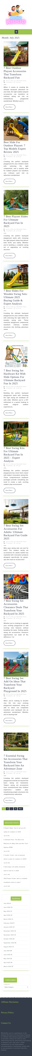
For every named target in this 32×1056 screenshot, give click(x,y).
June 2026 (7, 907)
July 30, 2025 (9, 229)
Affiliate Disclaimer (9, 1002)
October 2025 (8, 939)
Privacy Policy (7, 1012)
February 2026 (8, 923)
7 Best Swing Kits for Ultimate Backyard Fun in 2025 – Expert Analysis (14, 454)
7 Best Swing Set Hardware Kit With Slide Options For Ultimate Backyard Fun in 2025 (15, 377)
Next (20, 808)
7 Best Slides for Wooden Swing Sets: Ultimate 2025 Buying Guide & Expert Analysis (15, 297)
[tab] (16, 32)
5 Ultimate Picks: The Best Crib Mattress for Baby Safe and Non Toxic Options (16, 843)
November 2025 (9, 935)
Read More (10, 108)
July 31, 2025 (9, 80)
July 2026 (7, 903)
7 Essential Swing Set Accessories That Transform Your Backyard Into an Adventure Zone (15, 762)
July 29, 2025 (9, 306)
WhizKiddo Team (21, 80)
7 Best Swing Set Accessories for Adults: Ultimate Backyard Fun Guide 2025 (15, 532)
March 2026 (7, 919)
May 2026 (7, 911)
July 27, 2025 (9, 464)
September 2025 (9, 943)
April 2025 (7, 962)
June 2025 (7, 954)
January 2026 (8, 927)
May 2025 (7, 958)
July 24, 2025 (9, 771)
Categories (7, 984)
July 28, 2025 (9, 386)
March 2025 (7, 966)
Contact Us (6, 1023)
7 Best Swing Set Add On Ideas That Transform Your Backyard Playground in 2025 (15, 685)
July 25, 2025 (9, 616)
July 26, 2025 (9, 541)
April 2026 (7, 915)
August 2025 (8, 946)
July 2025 (7, 950)
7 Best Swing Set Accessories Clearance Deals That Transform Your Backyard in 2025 (16, 607)
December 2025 (9, 931)
